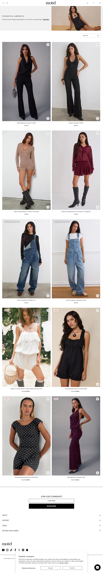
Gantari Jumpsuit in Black (76, 123)
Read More (46, 19)
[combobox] (7, 3)
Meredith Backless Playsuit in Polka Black (26, 477)
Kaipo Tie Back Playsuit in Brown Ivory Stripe (26, 211)
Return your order (10, 531)
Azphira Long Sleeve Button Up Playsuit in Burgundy (76, 211)
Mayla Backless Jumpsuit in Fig (76, 477)
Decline (72, 568)
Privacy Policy (64, 563)
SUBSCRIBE (51, 506)
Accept (50, 568)
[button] (48, 44)
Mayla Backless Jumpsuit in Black (26, 123)
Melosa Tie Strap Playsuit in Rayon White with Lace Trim (26, 389)
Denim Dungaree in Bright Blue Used (76, 300)
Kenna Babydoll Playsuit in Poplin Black (76, 389)
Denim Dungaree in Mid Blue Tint (26, 300)
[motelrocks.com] (51, 3)
